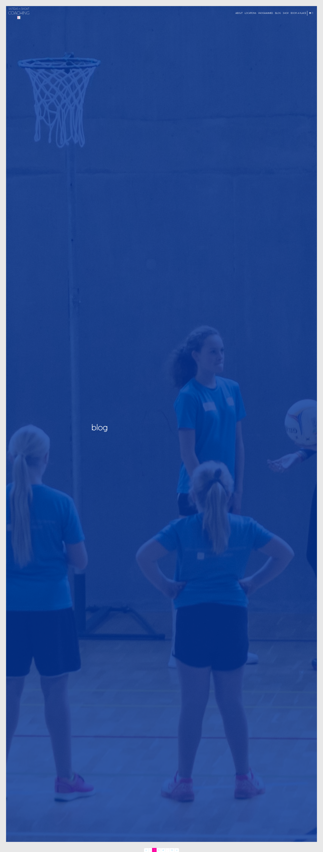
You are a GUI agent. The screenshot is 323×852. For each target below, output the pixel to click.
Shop (286, 13)
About (239, 13)
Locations (250, 13)
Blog (278, 13)
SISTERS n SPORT (19, 11)
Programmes (265, 13)
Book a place (298, 13)
